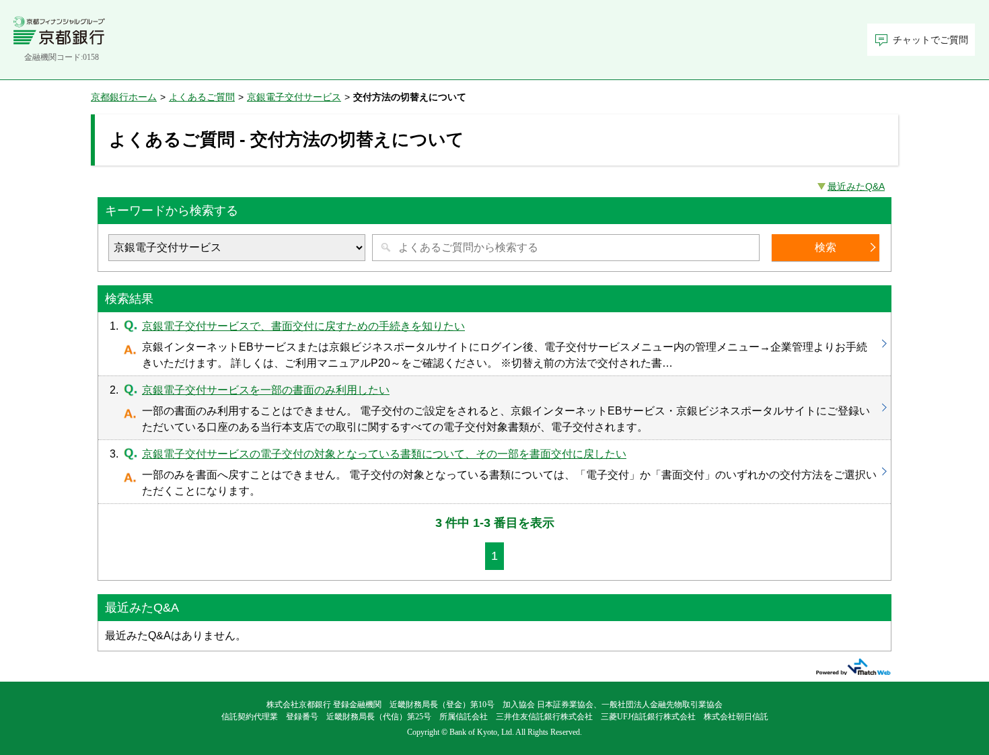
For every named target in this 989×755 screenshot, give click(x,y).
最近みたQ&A (856, 186)
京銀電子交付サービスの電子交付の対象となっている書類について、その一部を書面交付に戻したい (494, 471)
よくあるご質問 (202, 97)
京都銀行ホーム (124, 97)
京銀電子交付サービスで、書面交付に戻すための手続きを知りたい (494, 343)
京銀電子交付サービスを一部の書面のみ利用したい (494, 407)
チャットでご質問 (930, 40)
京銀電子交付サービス (294, 97)
